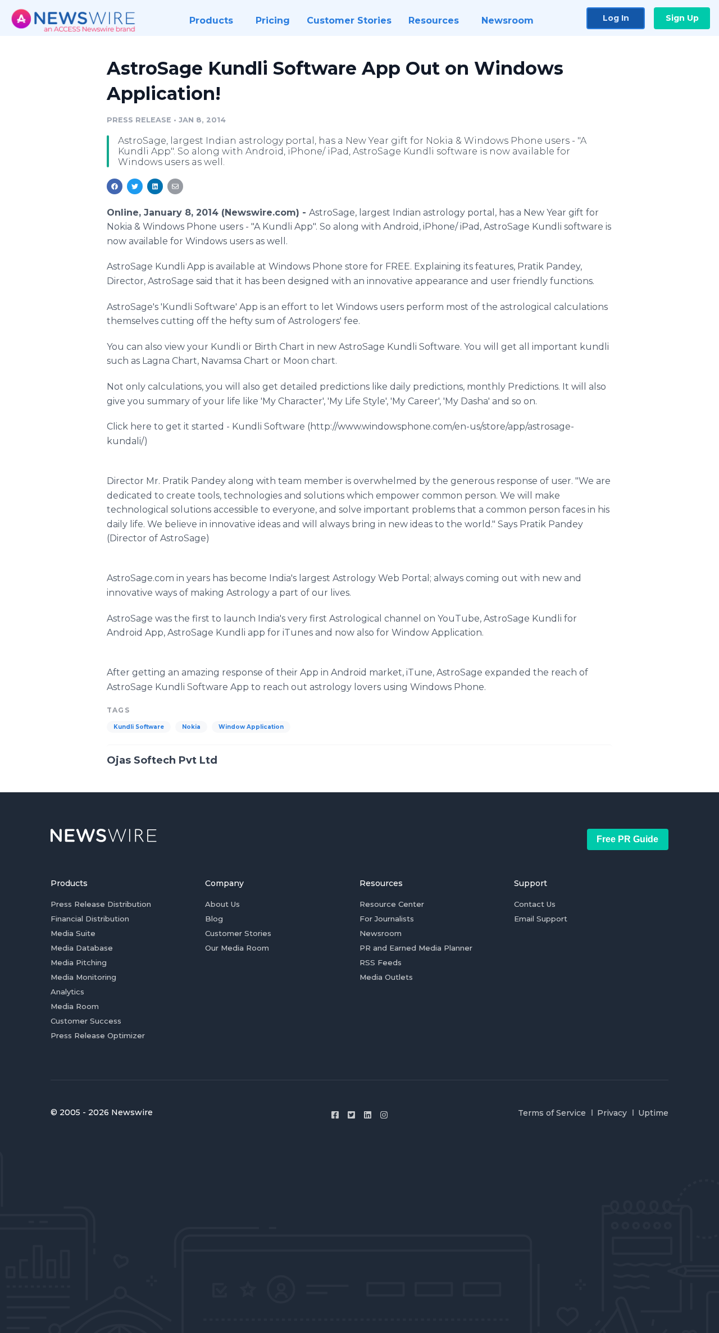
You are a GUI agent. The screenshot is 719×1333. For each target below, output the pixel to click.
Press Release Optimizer (98, 1035)
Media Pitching (79, 962)
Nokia (191, 727)
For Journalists (387, 918)
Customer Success (86, 1020)
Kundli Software (138, 727)
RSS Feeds (381, 962)
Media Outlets (386, 977)
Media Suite (73, 933)
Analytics (67, 991)
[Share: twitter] (134, 186)
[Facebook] (335, 1115)
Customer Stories (238, 933)
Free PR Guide (627, 839)
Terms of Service (552, 1113)
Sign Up (682, 18)
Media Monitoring (83, 977)
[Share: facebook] (114, 186)
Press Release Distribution (101, 904)
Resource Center (392, 904)
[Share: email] (175, 186)
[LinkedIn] (367, 1115)
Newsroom (381, 933)
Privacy (612, 1113)
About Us (222, 904)
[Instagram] (384, 1115)
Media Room (75, 1006)
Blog (214, 918)
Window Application (251, 727)
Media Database (82, 947)
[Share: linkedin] (155, 186)
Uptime (653, 1113)
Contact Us (535, 904)
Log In (616, 18)
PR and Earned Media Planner (416, 947)
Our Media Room (237, 947)
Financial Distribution (90, 918)
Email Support (540, 918)
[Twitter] (351, 1115)
